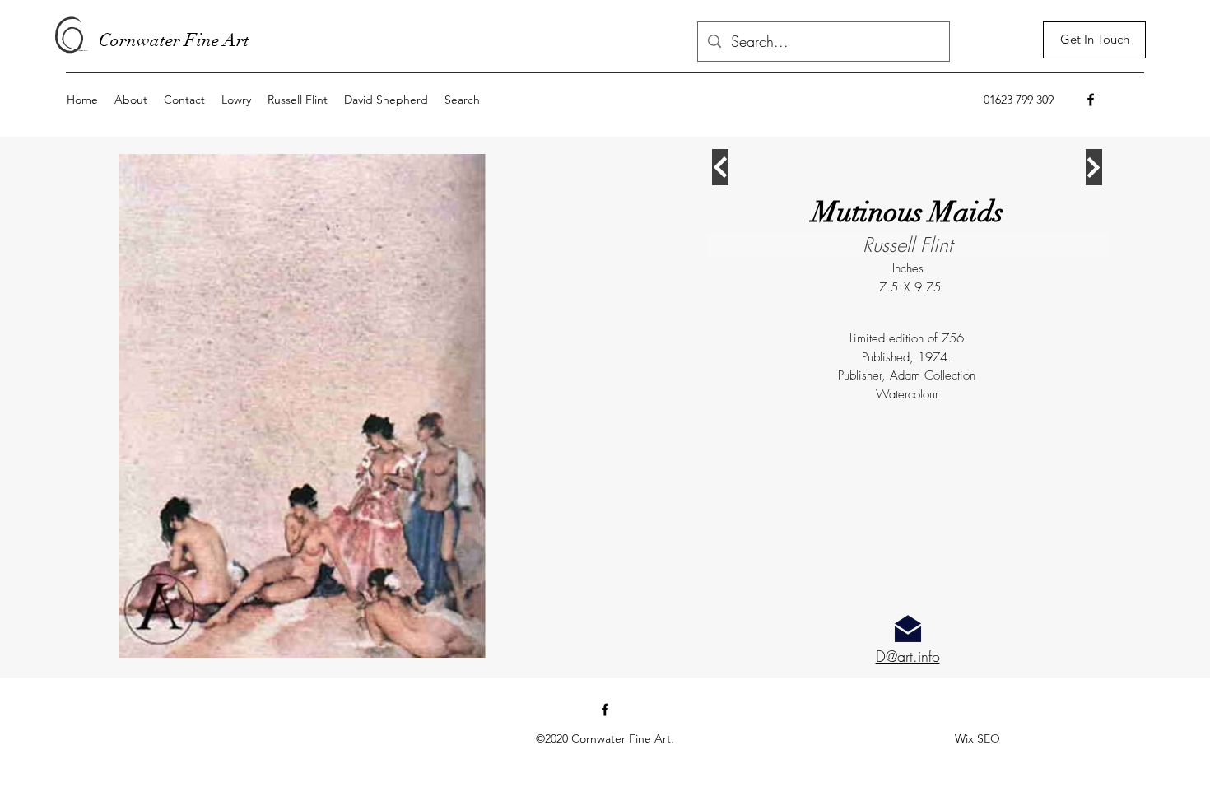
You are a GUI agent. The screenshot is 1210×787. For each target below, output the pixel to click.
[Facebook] (1090, 99)
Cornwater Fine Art (174, 40)
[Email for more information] (907, 628)
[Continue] (720, 167)
